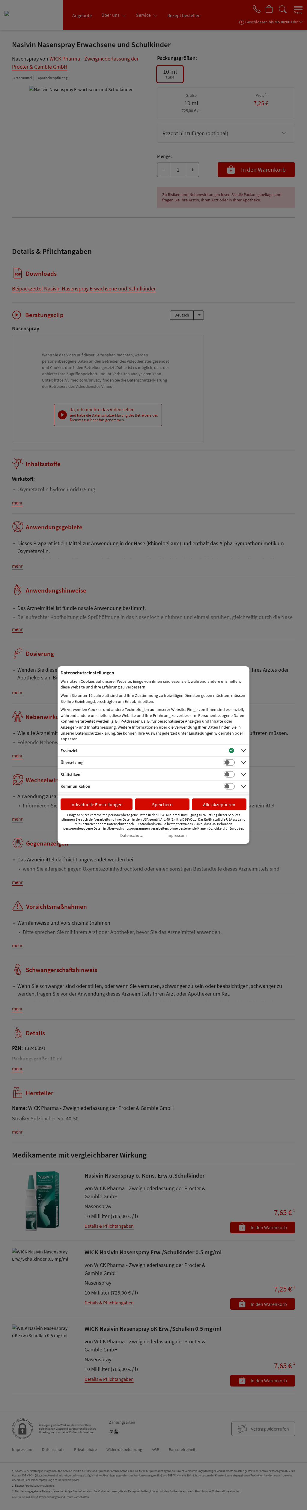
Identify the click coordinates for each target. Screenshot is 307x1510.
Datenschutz (131, 835)
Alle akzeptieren (219, 804)
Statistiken (70, 774)
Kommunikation (75, 786)
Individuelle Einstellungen (96, 804)
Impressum (176, 835)
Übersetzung (72, 762)
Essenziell (70, 750)
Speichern (162, 804)
